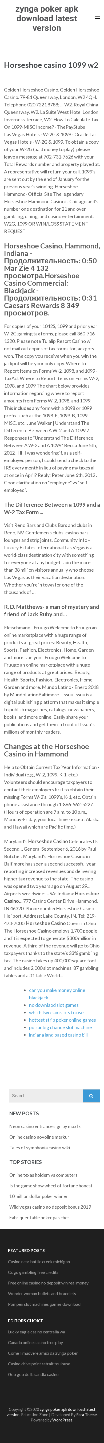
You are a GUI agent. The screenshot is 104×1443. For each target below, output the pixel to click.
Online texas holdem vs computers (43, 1175)
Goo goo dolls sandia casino (33, 1374)
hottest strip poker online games (62, 1020)
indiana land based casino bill (58, 1035)
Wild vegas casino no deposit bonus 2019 (50, 1207)
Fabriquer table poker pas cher (39, 1217)
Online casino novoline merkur (39, 1137)
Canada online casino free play (35, 1342)
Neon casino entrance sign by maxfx (45, 1126)
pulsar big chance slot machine (60, 1027)
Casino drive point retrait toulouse (39, 1363)
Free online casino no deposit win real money (48, 1282)
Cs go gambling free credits (33, 1272)
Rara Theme (86, 1414)
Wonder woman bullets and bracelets (42, 1293)
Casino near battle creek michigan (39, 1261)
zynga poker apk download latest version (46, 18)
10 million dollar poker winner (38, 1196)
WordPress (62, 1420)
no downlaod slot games (54, 1005)
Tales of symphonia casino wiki (39, 1147)
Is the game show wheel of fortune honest (51, 1185)
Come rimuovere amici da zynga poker (43, 1352)
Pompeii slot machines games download (44, 1304)
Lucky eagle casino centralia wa (36, 1331)
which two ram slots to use (56, 1012)
